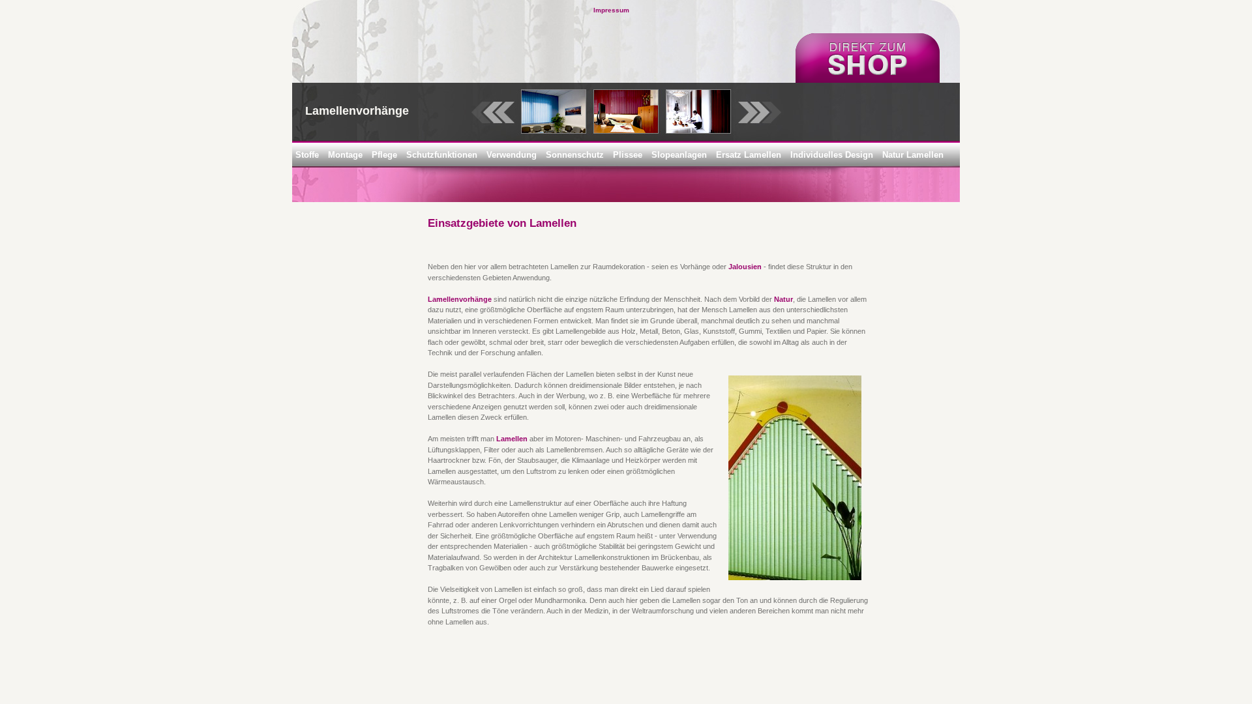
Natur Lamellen (913, 155)
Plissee (627, 155)
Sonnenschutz (575, 155)
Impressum (611, 10)
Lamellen (512, 439)
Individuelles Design (831, 155)
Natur (783, 299)
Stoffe (307, 155)
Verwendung (511, 155)
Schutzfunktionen (441, 155)
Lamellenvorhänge (460, 299)
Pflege (384, 155)
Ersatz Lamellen (748, 155)
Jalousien (745, 267)
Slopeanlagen (679, 155)
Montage (345, 155)
